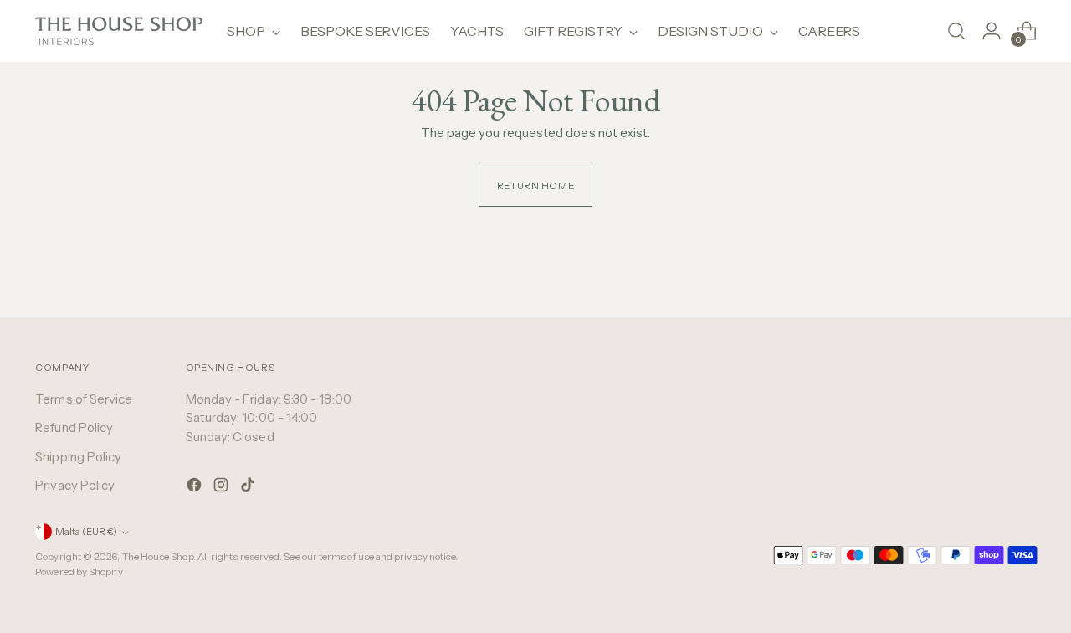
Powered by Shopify (78, 572)
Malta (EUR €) (86, 532)
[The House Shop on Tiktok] (249, 487)
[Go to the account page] (991, 31)
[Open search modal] (956, 31)
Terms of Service (83, 399)
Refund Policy (74, 427)
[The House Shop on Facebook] (196, 487)
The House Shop (157, 557)
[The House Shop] (118, 31)
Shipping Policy (78, 457)
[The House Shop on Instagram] (223, 487)
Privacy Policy (75, 485)
